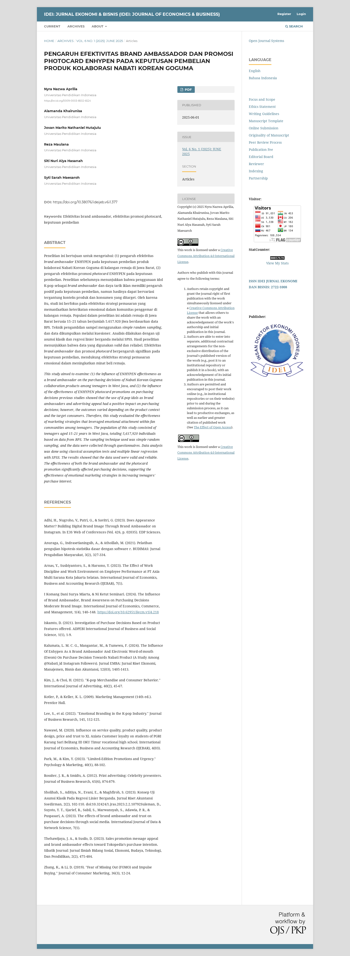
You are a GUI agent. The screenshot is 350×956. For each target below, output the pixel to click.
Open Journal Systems (266, 40)
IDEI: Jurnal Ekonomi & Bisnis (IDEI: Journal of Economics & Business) (132, 14)
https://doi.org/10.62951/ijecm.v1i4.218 (128, 612)
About (98, 26)
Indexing (256, 171)
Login (301, 14)
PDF (188, 89)
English (254, 70)
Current (52, 26)
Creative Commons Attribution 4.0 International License (206, 256)
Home (49, 41)
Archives (76, 26)
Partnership (258, 178)
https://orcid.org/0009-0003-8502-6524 (67, 100)
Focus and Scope (262, 99)
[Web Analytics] (277, 258)
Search (295, 26)
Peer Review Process (265, 142)
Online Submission (263, 128)
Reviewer (256, 164)
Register (284, 14)
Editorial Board (261, 156)
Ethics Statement (262, 106)
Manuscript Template (266, 121)
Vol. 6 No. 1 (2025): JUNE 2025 (99, 41)
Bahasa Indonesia (263, 78)
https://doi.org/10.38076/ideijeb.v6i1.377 (85, 202)
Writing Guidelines (264, 113)
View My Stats (277, 263)
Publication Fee (261, 149)
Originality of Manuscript (269, 135)
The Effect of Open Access (212, 427)
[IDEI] (277, 377)
